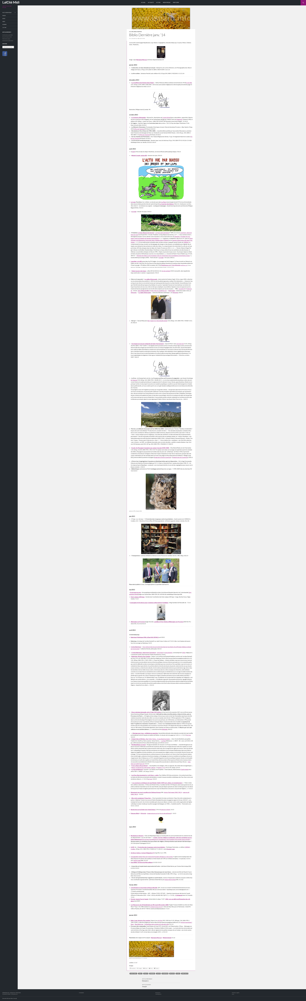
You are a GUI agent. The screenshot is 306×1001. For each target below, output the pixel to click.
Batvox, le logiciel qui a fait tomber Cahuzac (143, 767)
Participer (176, 2)
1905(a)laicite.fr (14, 994)
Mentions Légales (235, 992)
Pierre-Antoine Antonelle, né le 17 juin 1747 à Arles (146, 712)
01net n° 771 (161, 767)
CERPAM (186, 242)
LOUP (132, 847)
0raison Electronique (170, 879)
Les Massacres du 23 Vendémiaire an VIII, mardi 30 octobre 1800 (149, 905)
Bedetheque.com (166, 265)
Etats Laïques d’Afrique (138, 597)
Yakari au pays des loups (139, 271)
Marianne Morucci (141, 59)
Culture (4, 27)
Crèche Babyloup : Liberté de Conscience (144, 652)
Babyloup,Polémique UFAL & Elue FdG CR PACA (145, 637)
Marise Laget (137, 860)
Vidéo (3, 21)
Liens (233, 994)
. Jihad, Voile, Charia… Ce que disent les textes (151, 739)
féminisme (152, 973)
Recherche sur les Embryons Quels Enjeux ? (143, 809)
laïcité (158, 973)
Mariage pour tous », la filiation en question (145, 733)
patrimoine (165, 973)
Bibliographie (138, 31)
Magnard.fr (179, 119)
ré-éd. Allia (189, 82)
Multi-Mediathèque (6, 12)
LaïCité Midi (10, 2)
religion (172, 973)
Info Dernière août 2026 (7, 35)
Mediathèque (166, 2)
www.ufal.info (168, 652)
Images (4, 15)
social (178, 973)
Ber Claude (151, 320)
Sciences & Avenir (165, 809)
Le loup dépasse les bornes (146, 232)
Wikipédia (133, 292)
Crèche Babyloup (136, 647)
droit (140, 973)
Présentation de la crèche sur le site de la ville (156, 924)
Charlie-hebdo (185, 769)
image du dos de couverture (180, 457)
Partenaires (157, 992)
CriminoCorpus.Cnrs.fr (156, 906)
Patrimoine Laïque (6, 38)
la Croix (189, 735)
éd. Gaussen (134, 380)
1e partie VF (182, 288)
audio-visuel (133, 973)
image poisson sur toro (153, 813)
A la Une (131, 31)
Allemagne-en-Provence (138, 621)
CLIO (133, 151)
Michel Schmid (167, 937)
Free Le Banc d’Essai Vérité (139, 765)
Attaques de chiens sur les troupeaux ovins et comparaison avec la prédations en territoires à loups (163, 255)
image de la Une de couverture (162, 457)
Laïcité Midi (142, 38)
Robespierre (147, 980)
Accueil (143, 2)
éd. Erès (160, 920)
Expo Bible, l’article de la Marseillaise (141, 862)
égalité (146, 973)
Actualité (151, 2)
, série (136, 261)
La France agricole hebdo (162, 232)
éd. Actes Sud (180, 343)
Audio (3, 18)
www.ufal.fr (160, 652)
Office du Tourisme (139, 129)
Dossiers (4, 24)
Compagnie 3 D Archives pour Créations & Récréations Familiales (149, 602)
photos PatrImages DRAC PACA (173, 792)
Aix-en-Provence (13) (7, 36)
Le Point (163, 741)
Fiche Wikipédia (175, 265)
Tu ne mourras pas (135, 592)
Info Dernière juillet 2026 (7, 40)
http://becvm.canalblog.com (159, 290)
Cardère (133, 849)
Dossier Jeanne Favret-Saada (139, 899)
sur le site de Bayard (165, 813)
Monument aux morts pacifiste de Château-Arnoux (146, 792)
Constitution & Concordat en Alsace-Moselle (144, 887)
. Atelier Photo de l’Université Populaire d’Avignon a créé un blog (152, 856)
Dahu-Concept (14, 998)
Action (158, 2)
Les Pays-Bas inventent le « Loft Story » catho (145, 775)
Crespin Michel (166, 117)
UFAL (183, 652)
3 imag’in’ (146, 985)
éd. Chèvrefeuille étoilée (160, 320)
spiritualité (185, 973)
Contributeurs (158, 994)
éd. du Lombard (166, 271)
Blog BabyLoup (139, 924)
